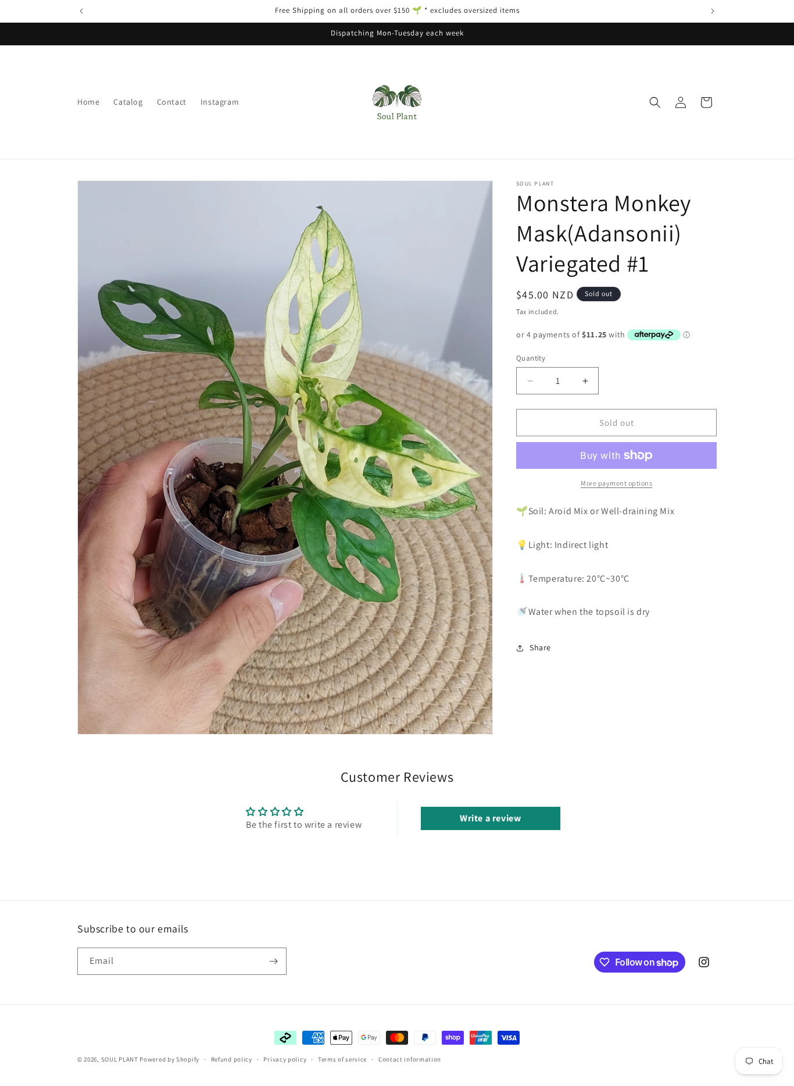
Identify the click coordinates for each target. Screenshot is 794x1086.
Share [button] (540, 647)
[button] (655, 102)
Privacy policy (284, 1059)
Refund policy (231, 1059)
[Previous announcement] (81, 11)
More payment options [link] (616, 483)
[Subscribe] (273, 961)
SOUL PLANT (119, 1059)
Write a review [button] (490, 817)
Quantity (530, 358)
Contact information (409, 1059)
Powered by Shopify (169, 1059)
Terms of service (342, 1059)
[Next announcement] (712, 11)
